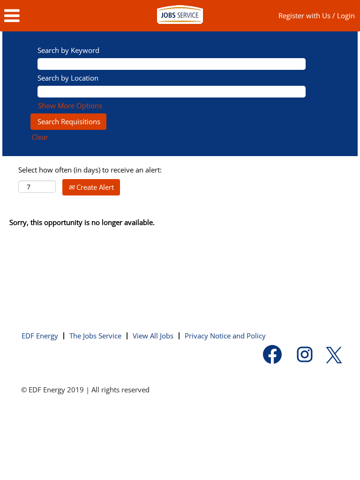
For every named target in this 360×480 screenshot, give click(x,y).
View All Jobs (153, 335)
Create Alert (94, 187)
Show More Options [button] (70, 105)
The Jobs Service (95, 335)
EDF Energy (40, 335)
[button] (60, 15)
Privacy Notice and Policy (225, 335)
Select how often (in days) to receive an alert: (90, 169)
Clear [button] (40, 137)
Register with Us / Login (316, 15)
